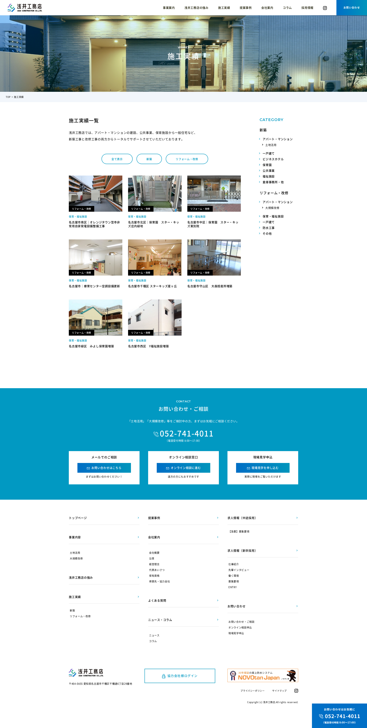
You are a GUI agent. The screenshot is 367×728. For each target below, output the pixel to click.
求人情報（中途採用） (242, 518)
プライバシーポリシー (252, 690)
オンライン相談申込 (240, 627)
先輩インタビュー (238, 570)
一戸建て (269, 153)
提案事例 (246, 8)
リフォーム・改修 (187, 159)
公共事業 (269, 170)
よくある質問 (157, 600)
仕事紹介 (233, 564)
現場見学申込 (236, 633)
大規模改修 (272, 208)
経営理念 (154, 564)
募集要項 (233, 581)
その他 (267, 233)
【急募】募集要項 (238, 531)
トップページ (78, 518)
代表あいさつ (157, 570)
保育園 (267, 165)
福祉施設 (269, 176)
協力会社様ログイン (182, 675)
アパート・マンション (278, 139)
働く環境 (233, 575)
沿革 (151, 558)
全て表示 (117, 159)
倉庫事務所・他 (273, 182)
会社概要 (154, 552)
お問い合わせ (351, 7)
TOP (8, 97)
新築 (149, 159)
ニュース (154, 635)
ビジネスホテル (273, 159)
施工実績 (224, 8)
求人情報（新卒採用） (242, 550)
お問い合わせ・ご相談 (241, 621)
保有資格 (154, 575)
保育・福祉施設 (273, 216)
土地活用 (271, 145)
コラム (287, 8)
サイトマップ (279, 690)
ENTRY (232, 587)
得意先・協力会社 (159, 581)
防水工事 (269, 228)
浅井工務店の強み (196, 8)
